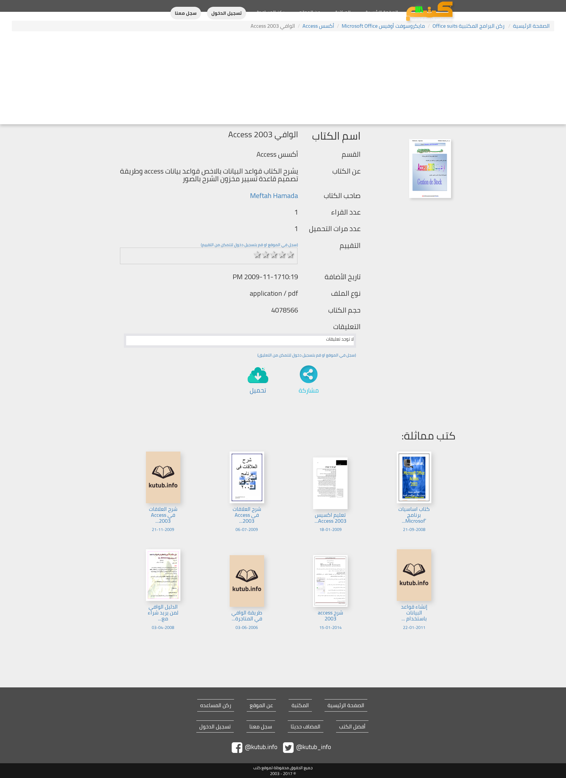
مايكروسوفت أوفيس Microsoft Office (383, 26)
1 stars (257, 254)
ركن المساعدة (270, 12)
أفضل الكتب (352, 726)
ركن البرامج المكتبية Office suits (469, 26)
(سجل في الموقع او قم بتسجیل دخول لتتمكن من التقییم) (249, 245)
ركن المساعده (215, 705)
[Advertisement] (283, 78)
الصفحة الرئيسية (381, 12)
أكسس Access (318, 26)
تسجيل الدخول (226, 13)
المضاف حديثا (305, 726)
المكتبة (343, 12)
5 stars (290, 254)
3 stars (274, 254)
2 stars (265, 254)
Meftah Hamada (274, 195)
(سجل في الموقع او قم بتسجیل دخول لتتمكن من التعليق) (306, 355)
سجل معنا (186, 13)
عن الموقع (309, 12)
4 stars (282, 254)
